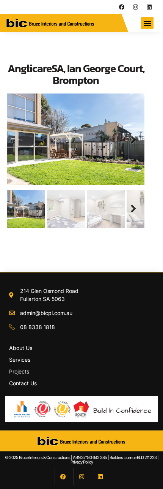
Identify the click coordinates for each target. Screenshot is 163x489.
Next (133, 140)
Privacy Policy (82, 462)
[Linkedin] (149, 7)
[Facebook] (121, 7)
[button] (147, 23)
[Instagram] (135, 7)
